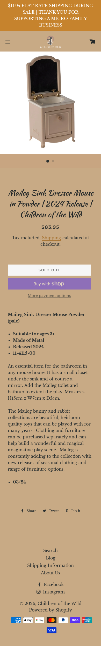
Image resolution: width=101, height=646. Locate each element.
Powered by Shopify (50, 610)
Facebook (53, 584)
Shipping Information (50, 565)
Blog (50, 557)
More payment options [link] (49, 295)
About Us (50, 572)
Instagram (53, 591)
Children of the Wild (60, 603)
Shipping (51, 237)
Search (50, 550)
